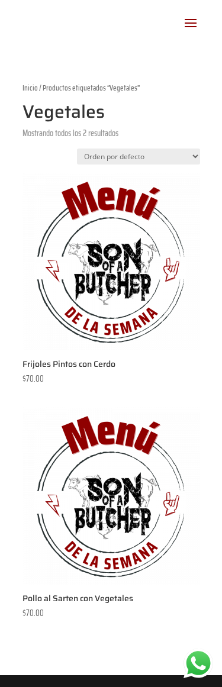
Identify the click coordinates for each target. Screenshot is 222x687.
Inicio (30, 88)
